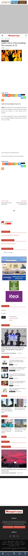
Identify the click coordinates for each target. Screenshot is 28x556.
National (3, 544)
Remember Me (13, 317)
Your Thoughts (10, 543)
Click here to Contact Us (8, 527)
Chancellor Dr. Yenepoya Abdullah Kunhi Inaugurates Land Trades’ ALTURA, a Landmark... (17, 383)
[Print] (11, 95)
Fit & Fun (21, 541)
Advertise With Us (12, 546)
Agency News (7, 39)
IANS (3, 48)
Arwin (15, 549)
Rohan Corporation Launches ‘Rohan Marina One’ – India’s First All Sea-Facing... (20, 430)
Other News (4, 543)
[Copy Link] (17, 95)
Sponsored (4, 416)
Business (8, 544)
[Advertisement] (14, 19)
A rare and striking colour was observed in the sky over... (14, 470)
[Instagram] (14, 536)
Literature (23, 544)
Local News (11, 364)
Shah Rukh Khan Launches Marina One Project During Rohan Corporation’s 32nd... (12, 350)
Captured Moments (6, 447)
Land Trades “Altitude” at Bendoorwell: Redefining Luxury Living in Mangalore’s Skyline (17, 375)
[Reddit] (3, 95)
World (7, 41)
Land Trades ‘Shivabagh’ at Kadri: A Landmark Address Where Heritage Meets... (16, 362)
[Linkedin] (6, 95)
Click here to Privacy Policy (19, 527)
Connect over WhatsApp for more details (10, 235)
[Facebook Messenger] (19, 95)
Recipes (17, 541)
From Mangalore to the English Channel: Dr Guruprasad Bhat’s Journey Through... (17, 368)
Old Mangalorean (17, 543)
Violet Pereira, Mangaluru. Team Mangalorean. (8, 353)
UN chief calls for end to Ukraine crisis (6, 203)
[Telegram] (22, 97)
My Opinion (17, 544)
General (12, 544)
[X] (17, 536)
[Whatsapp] (25, 97)
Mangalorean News (12, 370)
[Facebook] (10, 536)
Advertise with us (5, 232)
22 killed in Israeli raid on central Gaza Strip (21, 203)
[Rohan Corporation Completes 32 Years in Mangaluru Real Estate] (4, 390)
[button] (2, 35)
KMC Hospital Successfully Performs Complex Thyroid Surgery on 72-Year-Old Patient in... (6, 431)
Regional (23, 543)
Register (11, 320)
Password (3, 313)
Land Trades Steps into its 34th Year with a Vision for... (20, 408)
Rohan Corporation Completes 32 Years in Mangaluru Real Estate (17, 389)
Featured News (5, 357)
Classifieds (11, 378)
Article (3, 345)
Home (2, 39)
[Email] (14, 95)
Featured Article (5, 325)
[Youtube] (9, 95)
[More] (2, 100)
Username (3, 310)
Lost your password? (13, 318)
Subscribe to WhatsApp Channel (8, 244)
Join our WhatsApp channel (7, 240)
